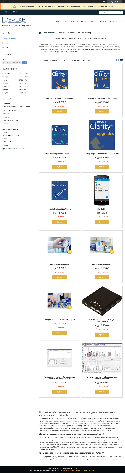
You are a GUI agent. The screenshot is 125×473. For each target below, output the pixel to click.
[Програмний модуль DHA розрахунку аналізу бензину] (101, 358)
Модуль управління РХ (101, 264)
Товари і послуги (69, 21)
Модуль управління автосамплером (60, 320)
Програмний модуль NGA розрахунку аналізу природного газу (60, 378)
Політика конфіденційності (85, 471)
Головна (55, 21)
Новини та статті (96, 21)
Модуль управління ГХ (59, 264)
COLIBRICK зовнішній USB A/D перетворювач (101, 320)
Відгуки (5, 47)
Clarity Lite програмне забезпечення (101, 98)
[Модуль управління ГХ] (59, 246)
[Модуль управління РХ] (101, 246)
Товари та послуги (9, 39)
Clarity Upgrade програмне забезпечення (102, 154)
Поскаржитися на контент (66, 471)
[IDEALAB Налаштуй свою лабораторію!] (14, 19)
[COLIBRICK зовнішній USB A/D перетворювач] (101, 301)
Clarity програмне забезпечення (59, 98)
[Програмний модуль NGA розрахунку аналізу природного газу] (59, 358)
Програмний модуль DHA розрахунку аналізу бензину (102, 378)
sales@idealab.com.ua (10, 135)
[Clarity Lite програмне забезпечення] (101, 79)
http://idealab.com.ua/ (10, 129)
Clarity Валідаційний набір (59, 209)
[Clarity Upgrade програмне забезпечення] (101, 135)
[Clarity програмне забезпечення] (59, 79)
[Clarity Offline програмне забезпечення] (59, 135)
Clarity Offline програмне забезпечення (59, 154)
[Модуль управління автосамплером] (59, 301)
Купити (59, 111)
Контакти (112, 21)
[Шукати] (120, 12)
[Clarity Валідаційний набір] (59, 190)
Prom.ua (74, 468)
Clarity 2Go (102, 209)
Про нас (83, 21)
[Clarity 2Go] (101, 190)
